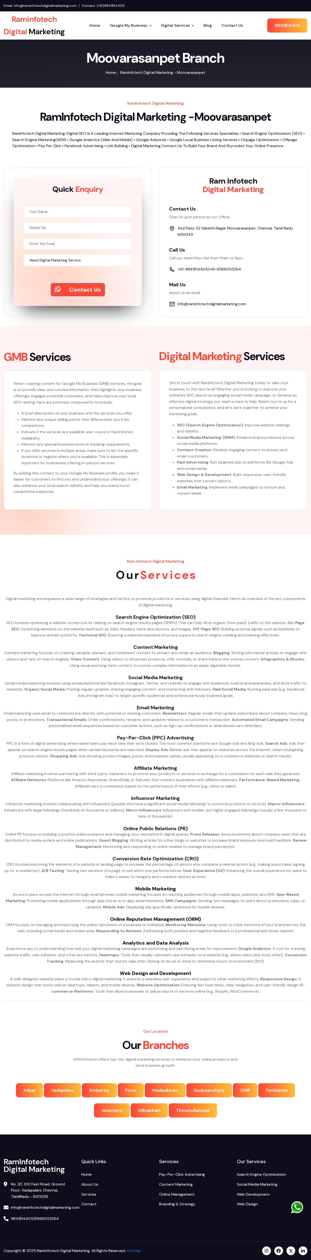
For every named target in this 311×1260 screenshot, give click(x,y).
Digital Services (175, 25)
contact (88, 1204)
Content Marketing (176, 1184)
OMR (245, 1090)
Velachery (111, 1110)
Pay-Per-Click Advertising (182, 1174)
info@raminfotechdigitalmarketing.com (45, 5)
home (111, 72)
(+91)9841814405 (111, 5)
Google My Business (128, 25)
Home (94, 25)
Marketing (34, 25)
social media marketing (257, 1184)
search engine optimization (261, 1174)
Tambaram (277, 1090)
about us (89, 1184)
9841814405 (287, 25)
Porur (131, 1090)
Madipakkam (165, 1090)
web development (253, 1194)
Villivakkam (149, 1110)
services (88, 1194)
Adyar (29, 1090)
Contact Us (232, 25)
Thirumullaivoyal (193, 1110)
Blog (208, 25)
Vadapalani (62, 1090)
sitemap (133, 1250)
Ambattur (99, 1090)
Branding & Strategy (177, 1204)
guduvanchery (209, 1090)
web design (247, 1204)
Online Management (177, 1194)
